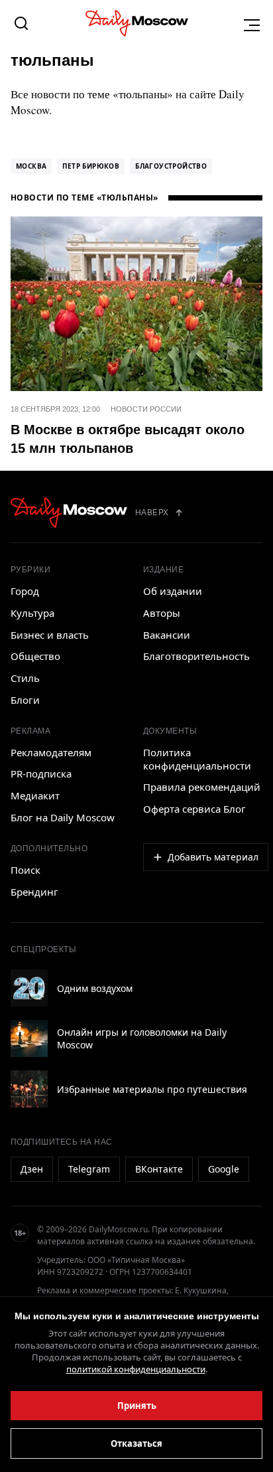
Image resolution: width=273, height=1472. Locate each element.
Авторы (161, 612)
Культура (32, 612)
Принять (136, 1406)
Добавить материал (213, 857)
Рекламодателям (51, 752)
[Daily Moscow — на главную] (69, 512)
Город (25, 591)
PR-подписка (41, 773)
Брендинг (34, 891)
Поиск (25, 869)
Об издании (172, 591)
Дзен (32, 1169)
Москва (31, 166)
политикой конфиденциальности (135, 1369)
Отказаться (136, 1443)
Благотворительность (196, 656)
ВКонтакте (159, 1169)
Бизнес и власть (50, 634)
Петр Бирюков (90, 166)
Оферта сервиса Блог (194, 808)
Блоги (25, 699)
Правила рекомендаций (201, 786)
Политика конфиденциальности (197, 759)
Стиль (25, 678)
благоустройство (171, 166)
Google (223, 1169)
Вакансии (166, 634)
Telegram (89, 1169)
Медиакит (35, 795)
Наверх (152, 512)
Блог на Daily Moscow (63, 817)
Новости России (146, 409)
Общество (35, 656)
